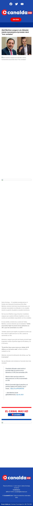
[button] (16, 24)
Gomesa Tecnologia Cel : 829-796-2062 (21, 504)
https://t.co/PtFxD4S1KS (17, 388)
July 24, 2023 (19, 394)
